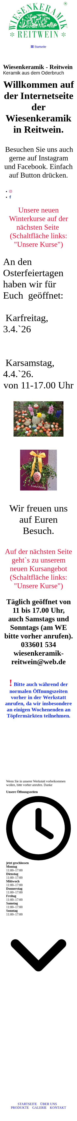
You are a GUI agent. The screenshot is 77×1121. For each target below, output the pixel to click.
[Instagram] (10, 191)
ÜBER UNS (48, 1104)
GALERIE (39, 1107)
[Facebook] (10, 197)
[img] (38, 20)
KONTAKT (58, 1107)
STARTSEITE (27, 1104)
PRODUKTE (20, 1107)
